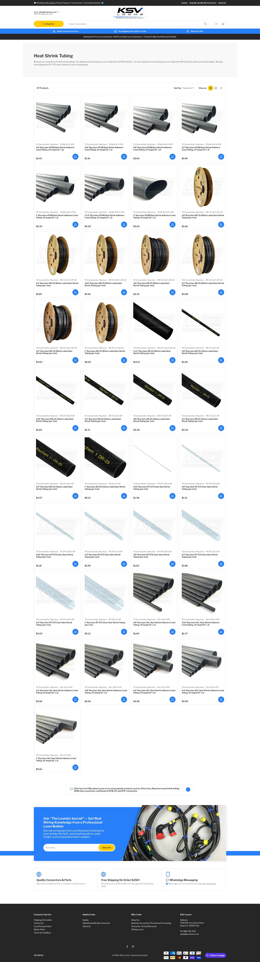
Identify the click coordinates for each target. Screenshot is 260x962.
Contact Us (39, 923)
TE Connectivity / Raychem (47, 144)
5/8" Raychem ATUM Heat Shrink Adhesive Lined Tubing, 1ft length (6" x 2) (152, 148)
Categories (49, 24)
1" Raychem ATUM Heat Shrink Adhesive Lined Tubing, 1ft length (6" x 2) (57, 216)
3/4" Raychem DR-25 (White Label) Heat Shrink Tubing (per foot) (54, 352)
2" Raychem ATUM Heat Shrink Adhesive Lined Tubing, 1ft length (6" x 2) (154, 216)
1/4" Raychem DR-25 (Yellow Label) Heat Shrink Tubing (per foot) (103, 420)
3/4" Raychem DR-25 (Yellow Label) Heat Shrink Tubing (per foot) (54, 488)
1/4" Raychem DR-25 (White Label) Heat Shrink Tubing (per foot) (57, 284)
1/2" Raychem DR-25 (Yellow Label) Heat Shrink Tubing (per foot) (200, 420)
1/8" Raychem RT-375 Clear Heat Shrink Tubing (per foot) (200, 488)
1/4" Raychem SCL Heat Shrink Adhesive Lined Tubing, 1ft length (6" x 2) (57, 691)
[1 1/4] (106, 187)
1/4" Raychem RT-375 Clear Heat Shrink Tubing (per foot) (103, 555)
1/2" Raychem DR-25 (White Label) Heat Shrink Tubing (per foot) (203, 284)
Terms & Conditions (42, 933)
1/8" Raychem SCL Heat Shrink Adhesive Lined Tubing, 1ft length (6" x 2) (154, 623)
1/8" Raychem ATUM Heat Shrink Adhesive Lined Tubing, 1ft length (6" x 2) (55, 148)
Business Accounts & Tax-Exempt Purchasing (151, 923)
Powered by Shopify (139, 955)
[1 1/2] (154, 323)
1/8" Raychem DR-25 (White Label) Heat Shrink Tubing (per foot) (203, 216)
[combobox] (138, 24)
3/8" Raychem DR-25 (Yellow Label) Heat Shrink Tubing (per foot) (151, 420)
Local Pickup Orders (42, 926)
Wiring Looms (137, 929)
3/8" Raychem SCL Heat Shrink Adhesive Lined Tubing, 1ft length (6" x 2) (106, 691)
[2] (154, 187)
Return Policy (39, 929)
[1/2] (203, 119)
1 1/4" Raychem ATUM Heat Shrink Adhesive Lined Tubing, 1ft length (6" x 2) (104, 216)
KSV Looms (124, 955)
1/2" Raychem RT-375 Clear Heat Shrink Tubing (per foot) (200, 555)
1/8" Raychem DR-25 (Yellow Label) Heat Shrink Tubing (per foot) (200, 352)
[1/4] (57, 255)
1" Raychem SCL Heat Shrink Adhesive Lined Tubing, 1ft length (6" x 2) (56, 759)
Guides (185, 3)
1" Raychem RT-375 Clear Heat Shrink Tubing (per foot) (105, 623)
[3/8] (106, 119)
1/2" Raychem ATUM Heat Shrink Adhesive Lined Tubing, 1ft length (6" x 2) (201, 148)
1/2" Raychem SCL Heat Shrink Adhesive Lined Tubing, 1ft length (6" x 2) (154, 691)
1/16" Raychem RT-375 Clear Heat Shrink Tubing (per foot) (151, 488)
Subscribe (106, 847)
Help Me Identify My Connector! (203, 3)
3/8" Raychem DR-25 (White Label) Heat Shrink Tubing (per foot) (151, 284)
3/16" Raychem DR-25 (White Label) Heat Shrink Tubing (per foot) (103, 284)
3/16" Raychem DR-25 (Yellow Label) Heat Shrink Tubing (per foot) (55, 420)
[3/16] (106, 255)
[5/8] (154, 119)
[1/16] (154, 458)
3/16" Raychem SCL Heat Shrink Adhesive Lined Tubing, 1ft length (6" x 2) (201, 623)
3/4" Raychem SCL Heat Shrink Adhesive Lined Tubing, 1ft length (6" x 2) (203, 691)
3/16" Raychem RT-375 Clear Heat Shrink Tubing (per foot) (54, 555)
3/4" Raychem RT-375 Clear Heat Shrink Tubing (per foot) (54, 623)
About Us (222, 3)
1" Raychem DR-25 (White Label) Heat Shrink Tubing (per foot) (105, 352)
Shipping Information (43, 920)
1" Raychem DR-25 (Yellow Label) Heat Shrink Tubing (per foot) (105, 488)
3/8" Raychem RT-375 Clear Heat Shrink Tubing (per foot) (151, 555)
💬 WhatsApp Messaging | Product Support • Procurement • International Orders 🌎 (69, 3)
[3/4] (57, 323)
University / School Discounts (144, 926)
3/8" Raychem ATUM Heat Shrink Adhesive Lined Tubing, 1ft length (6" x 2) (104, 148)
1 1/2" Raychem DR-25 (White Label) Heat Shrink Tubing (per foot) (152, 352)
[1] (57, 187)
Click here (211, 883)
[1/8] (57, 119)
